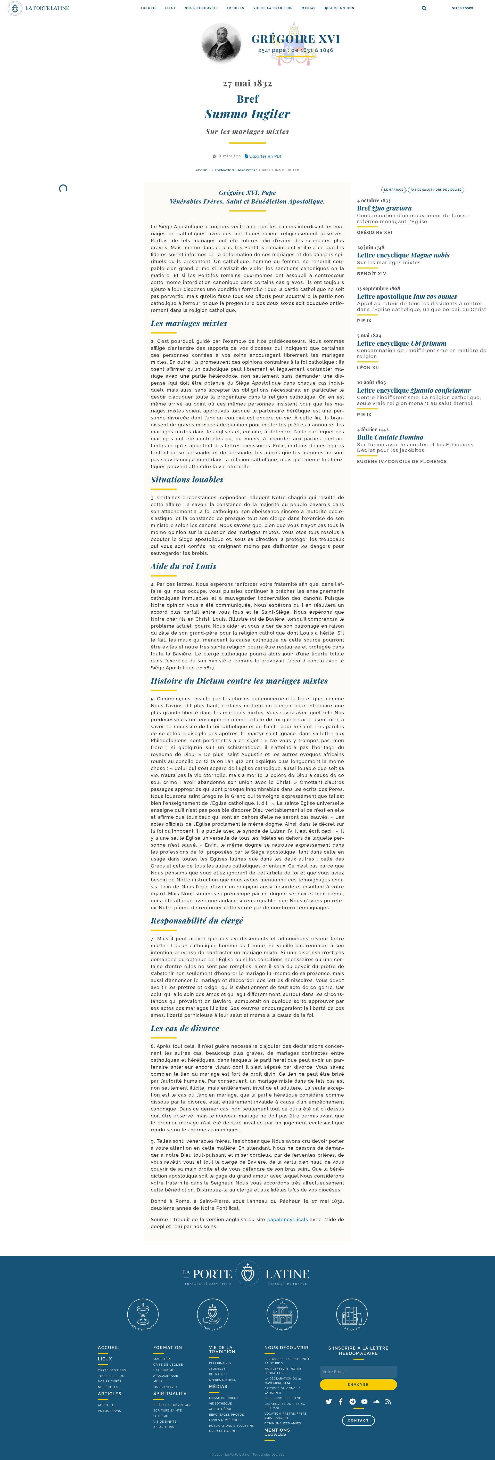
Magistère (248, 170)
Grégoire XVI (296, 38)
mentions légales (277, 1432)
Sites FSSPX (462, 8)
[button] (424, 8)
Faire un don (341, 8)
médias (218, 1386)
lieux (105, 1359)
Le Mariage (393, 189)
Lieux (170, 8)
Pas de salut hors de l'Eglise (436, 189)
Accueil (148, 8)
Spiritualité (170, 1393)
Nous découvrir (201, 8)
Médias (309, 8)
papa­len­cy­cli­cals (287, 1219)
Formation (224, 170)
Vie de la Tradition (273, 8)
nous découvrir (287, 1347)
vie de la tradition (222, 1349)
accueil (203, 170)
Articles (236, 8)
